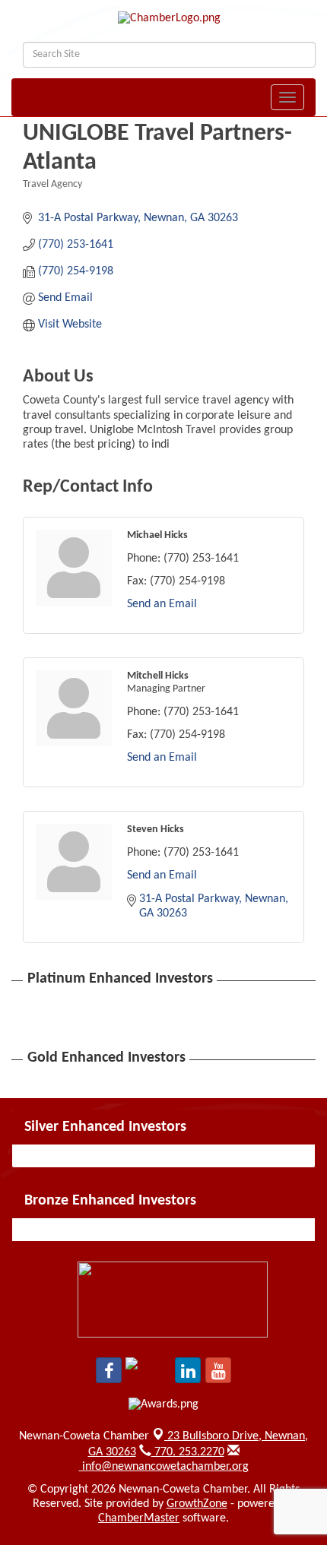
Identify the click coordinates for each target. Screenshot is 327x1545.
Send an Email (162, 604)
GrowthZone (197, 1504)
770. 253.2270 (187, 1452)
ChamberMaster (138, 1518)
